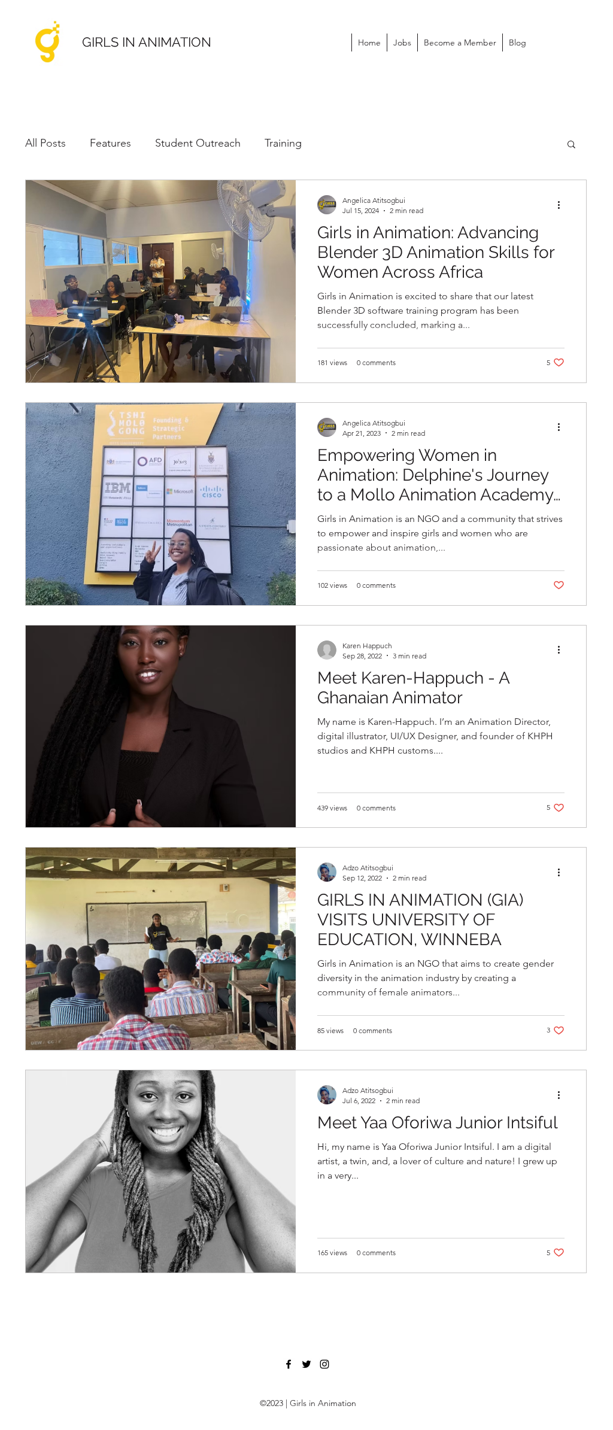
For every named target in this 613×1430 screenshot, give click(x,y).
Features (110, 143)
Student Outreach (198, 143)
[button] (571, 145)
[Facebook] (289, 1364)
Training (283, 143)
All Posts (45, 143)
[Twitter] (306, 1364)
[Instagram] (324, 1364)
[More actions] (563, 205)
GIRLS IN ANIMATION (146, 42)
